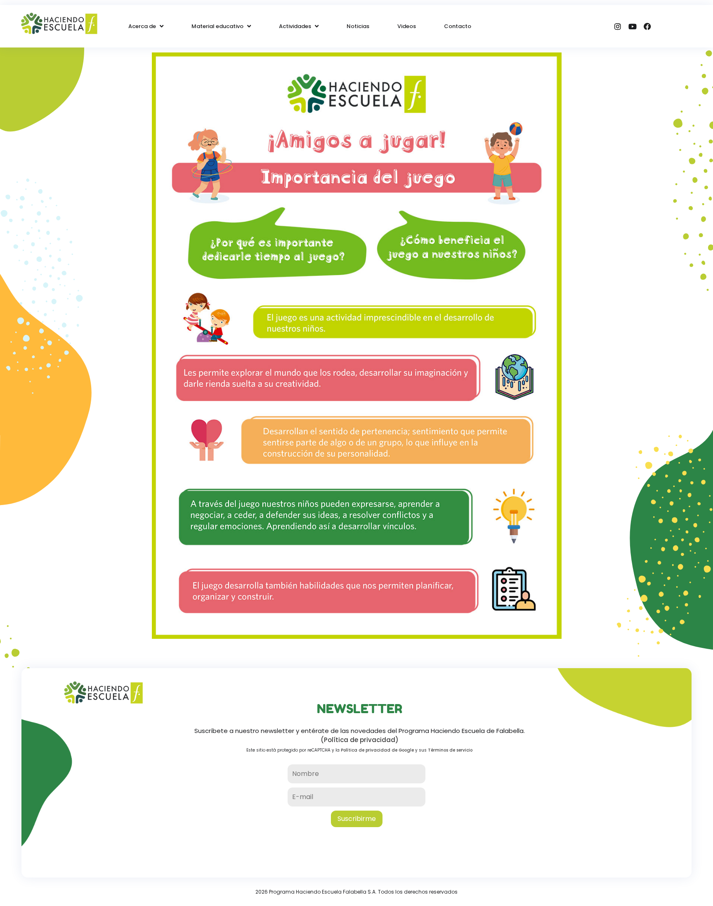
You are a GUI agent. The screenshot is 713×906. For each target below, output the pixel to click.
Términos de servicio (450, 750)
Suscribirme (357, 818)
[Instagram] (617, 26)
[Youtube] (632, 26)
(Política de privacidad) (360, 739)
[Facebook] (647, 26)
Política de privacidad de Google (377, 750)
